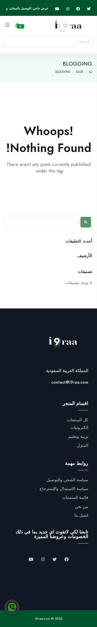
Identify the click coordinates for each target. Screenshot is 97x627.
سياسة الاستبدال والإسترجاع (64, 489)
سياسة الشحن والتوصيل (67, 480)
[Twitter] (88, 9)
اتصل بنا (81, 515)
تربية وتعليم (78, 436)
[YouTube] (31, 559)
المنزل (82, 445)
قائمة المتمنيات (75, 497)
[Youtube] (57, 9)
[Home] (90, 72)
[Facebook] (78, 9)
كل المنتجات (77, 420)
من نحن (81, 506)
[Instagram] (68, 9)
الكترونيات (79, 427)
